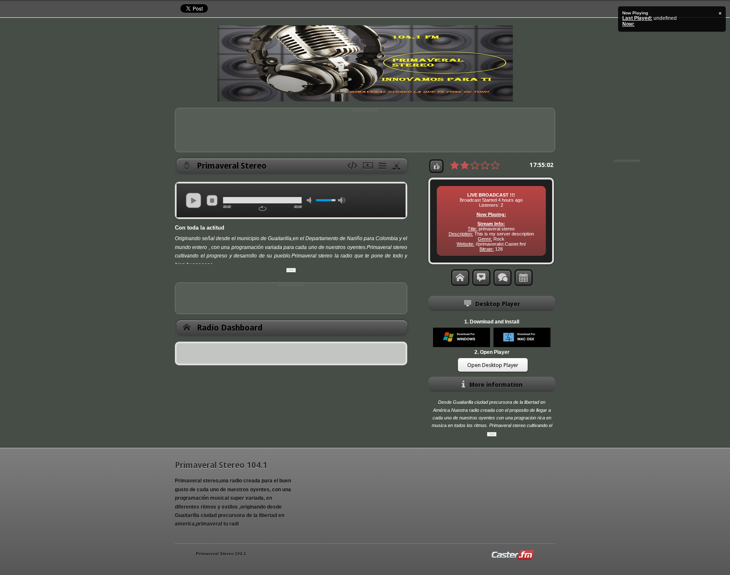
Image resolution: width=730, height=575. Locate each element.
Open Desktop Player (492, 365)
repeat (262, 208)
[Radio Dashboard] (460, 277)
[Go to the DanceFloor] (397, 166)
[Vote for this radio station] (436, 166)
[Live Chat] (502, 277)
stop (212, 200)
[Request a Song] (481, 277)
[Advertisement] (365, 131)
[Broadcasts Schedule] (523, 277)
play (193, 200)
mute (310, 200)
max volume (342, 200)
